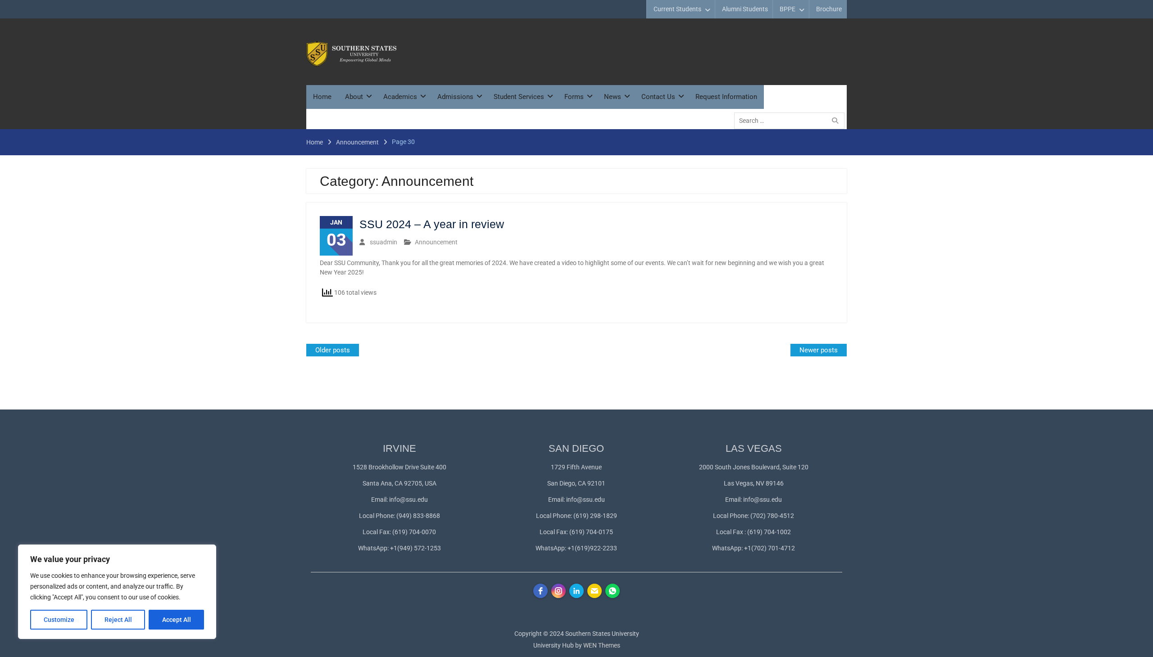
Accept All (176, 619)
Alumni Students (745, 9)
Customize (59, 619)
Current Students (677, 9)
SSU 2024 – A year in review (431, 224)
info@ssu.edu (408, 499)
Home (322, 97)
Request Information (726, 97)
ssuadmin (383, 242)
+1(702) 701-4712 (769, 548)
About (354, 97)
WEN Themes (601, 645)
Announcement (436, 242)
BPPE (787, 9)
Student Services (519, 97)
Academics (400, 97)
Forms (574, 97)
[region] (117, 591)
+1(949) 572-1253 (415, 548)
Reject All (118, 619)
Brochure (829, 9)
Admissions (455, 97)
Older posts (332, 350)
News (612, 97)
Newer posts (818, 350)
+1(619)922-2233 (592, 548)
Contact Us (658, 97)
